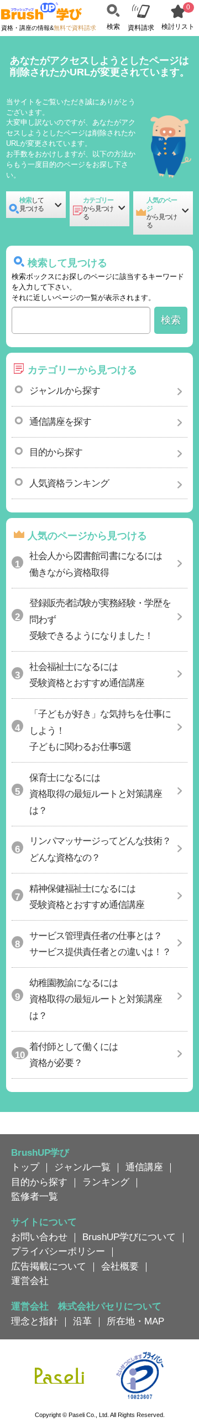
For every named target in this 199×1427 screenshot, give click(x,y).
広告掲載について (48, 1266)
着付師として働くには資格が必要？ (73, 1055)
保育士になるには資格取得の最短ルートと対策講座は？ (95, 794)
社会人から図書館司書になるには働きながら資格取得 (95, 564)
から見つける (98, 208)
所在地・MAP (135, 1321)
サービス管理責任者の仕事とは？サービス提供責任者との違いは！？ (100, 944)
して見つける (31, 204)
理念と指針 (34, 1321)
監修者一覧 (34, 1196)
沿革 (82, 1321)
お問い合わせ (39, 1237)
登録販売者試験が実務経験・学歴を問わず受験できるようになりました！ (100, 619)
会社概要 (120, 1266)
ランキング (105, 1182)
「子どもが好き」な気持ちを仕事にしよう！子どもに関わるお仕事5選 (100, 730)
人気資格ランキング (69, 483)
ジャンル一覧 (82, 1167)
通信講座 (144, 1167)
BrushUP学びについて (129, 1237)
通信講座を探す (60, 421)
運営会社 (30, 1281)
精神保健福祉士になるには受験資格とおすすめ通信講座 (86, 896)
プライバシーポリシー (58, 1251)
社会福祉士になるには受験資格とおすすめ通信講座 (86, 675)
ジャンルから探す (64, 390)
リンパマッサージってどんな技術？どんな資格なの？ (100, 849)
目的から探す (55, 452)
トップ (25, 1167)
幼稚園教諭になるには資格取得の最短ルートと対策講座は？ (95, 999)
